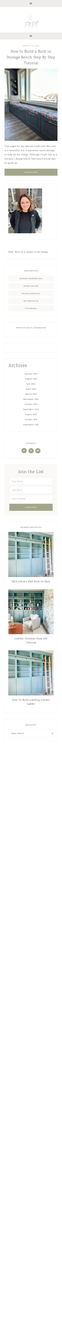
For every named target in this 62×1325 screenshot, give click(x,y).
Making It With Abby (31, 20)
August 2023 (31, 379)
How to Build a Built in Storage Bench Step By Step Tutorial (31, 57)
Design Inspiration (31, 278)
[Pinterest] (31, 450)
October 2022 (31, 404)
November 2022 (31, 399)
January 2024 (31, 373)
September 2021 (31, 424)
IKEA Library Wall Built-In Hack (31, 582)
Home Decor (31, 286)
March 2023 (31, 394)
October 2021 (31, 419)
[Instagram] (38, 450)
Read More (31, 172)
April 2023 (31, 389)
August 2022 (31, 414)
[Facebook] (24, 450)
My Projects (31, 301)
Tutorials (31, 308)
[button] (31, 3)
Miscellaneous (31, 293)
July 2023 (31, 384)
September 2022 (31, 409)
